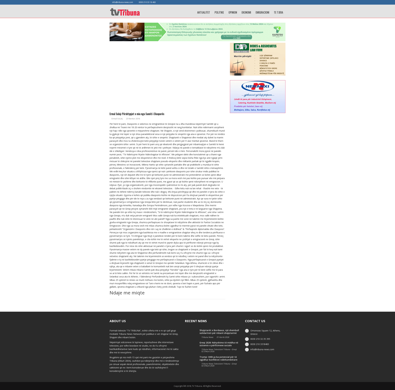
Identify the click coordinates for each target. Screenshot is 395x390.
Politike (219, 12)
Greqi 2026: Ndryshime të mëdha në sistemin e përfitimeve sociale (219, 344)
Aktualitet (203, 12)
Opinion (233, 12)
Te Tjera (278, 12)
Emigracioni (262, 12)
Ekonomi (246, 12)
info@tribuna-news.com (122, 2)
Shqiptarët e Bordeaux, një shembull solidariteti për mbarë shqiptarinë (219, 331)
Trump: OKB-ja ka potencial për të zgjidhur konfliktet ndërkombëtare (218, 358)
